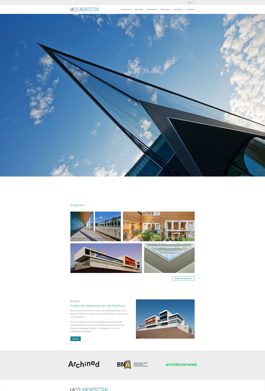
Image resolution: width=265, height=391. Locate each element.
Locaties (178, 9)
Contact (190, 9)
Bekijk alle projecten (184, 278)
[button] (95, 226)
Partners (165, 9)
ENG (193, 2)
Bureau (139, 9)
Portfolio (152, 9)
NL (189, 2)
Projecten (126, 9)
